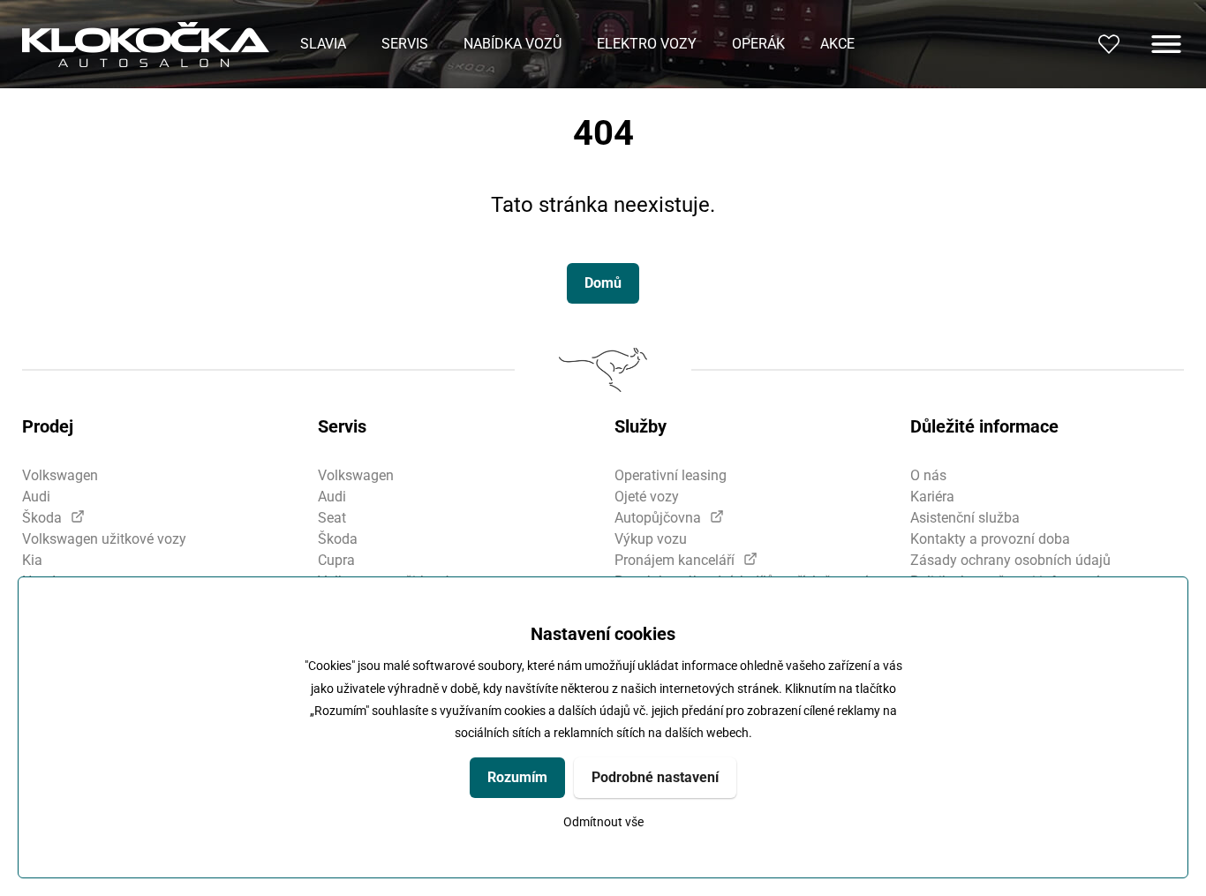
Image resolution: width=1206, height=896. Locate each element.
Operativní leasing (670, 475)
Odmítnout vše (603, 822)
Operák (758, 43)
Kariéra (932, 496)
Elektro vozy (647, 43)
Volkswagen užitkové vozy (104, 539)
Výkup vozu (650, 539)
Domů (603, 283)
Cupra (336, 560)
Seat (332, 517)
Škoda (42, 517)
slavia (323, 43)
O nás (928, 475)
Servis (404, 43)
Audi (36, 496)
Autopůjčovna (657, 517)
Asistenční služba (965, 517)
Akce (837, 43)
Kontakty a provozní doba (990, 539)
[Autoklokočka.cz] (145, 44)
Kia (32, 560)
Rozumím (517, 777)
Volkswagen (60, 475)
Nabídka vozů (513, 43)
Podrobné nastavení (655, 777)
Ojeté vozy (646, 496)
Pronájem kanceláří (674, 560)
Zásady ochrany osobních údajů (1010, 560)
